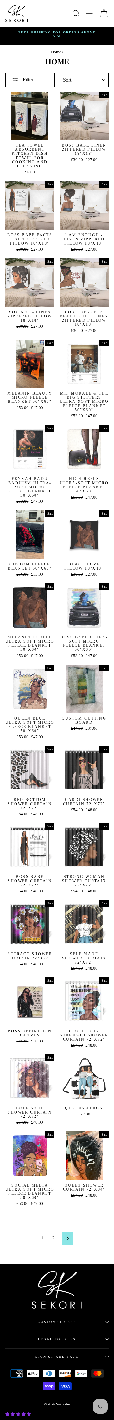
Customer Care (57, 1322)
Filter (27, 79)
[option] (57, 35)
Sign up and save (57, 1356)
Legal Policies (57, 1339)
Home (56, 52)
